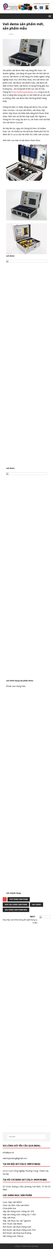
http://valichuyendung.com (24, 92)
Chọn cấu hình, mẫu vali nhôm (16, 1205)
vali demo (36, 904)
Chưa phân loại (9, 1208)
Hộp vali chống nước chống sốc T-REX (19, 1214)
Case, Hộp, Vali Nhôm (12, 1202)
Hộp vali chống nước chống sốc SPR (18, 1211)
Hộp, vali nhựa (9, 1217)
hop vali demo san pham (16, 904)
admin (11, 34)
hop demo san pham (19, 899)
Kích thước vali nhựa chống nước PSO (19, 1230)
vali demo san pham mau (16, 910)
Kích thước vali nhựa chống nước (17, 1226)
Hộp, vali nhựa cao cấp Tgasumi (17, 1220)
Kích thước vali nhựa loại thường (17, 1233)
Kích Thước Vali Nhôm (12, 1223)
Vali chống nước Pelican (13, 1236)
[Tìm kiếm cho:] (26, 1136)
